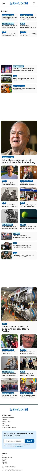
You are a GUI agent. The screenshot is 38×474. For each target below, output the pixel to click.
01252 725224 (11, 467)
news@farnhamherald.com (13, 470)
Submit (29, 441)
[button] (4, 3)
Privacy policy (6, 422)
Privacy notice (19, 446)
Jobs (3, 423)
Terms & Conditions (8, 418)
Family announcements (9, 427)
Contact (4, 420)
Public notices (6, 425)
